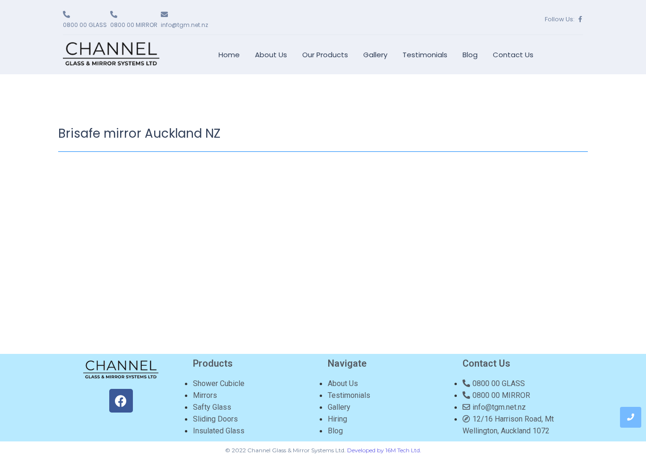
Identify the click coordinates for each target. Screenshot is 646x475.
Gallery (375, 55)
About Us (271, 55)
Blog (470, 55)
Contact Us (513, 55)
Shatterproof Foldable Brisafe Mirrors (321, 177)
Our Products (325, 55)
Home (229, 55)
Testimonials (424, 55)
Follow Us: (560, 19)
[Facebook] (121, 401)
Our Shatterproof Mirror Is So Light (313, 242)
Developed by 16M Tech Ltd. (384, 450)
